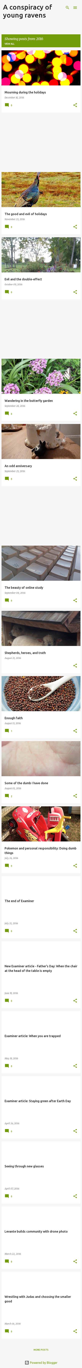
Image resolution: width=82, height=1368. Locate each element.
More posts (41, 1350)
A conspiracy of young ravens (27, 11)
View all (9, 44)
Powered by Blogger (43, 1362)
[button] (75, 105)
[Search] (67, 7)
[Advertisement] (41, 142)
